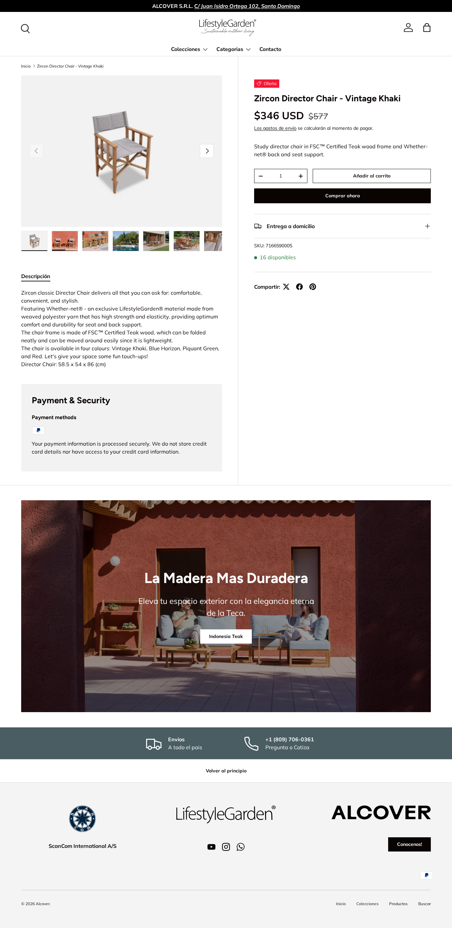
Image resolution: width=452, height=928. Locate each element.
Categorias (229, 49)
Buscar (424, 903)
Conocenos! (409, 844)
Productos (398, 903)
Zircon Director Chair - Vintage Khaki (70, 66)
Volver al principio (226, 771)
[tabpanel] (121, 328)
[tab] (35, 276)
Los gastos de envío (275, 128)
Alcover (43, 903)
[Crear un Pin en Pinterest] (312, 286)
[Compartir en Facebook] (299, 286)
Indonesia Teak (226, 636)
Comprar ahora (342, 196)
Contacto (270, 49)
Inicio (26, 66)
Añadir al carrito (371, 176)
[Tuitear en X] (286, 286)
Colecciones (185, 49)
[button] (427, 27)
